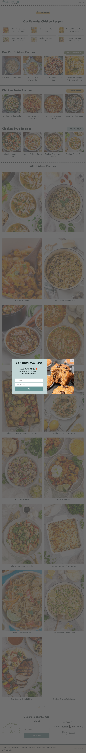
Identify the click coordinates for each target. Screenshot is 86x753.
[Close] (72, 360)
